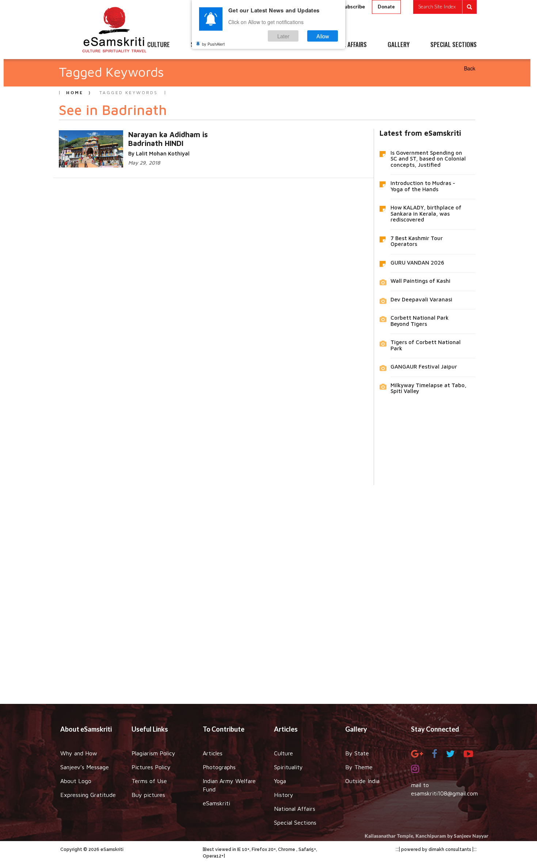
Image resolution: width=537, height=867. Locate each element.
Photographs (219, 767)
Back (469, 68)
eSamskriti (216, 803)
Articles (212, 753)
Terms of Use (149, 781)
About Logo (75, 781)
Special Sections (295, 822)
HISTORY (290, 45)
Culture (283, 753)
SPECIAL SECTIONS (453, 45)
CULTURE (158, 45)
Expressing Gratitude (88, 794)
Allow (322, 36)
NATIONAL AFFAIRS (344, 45)
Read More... (178, 134)
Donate (386, 6)
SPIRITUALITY (207, 45)
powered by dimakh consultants (436, 849)
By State (357, 753)
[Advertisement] (268, 589)
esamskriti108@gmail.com (444, 793)
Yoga (280, 781)
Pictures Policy (151, 767)
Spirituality (288, 767)
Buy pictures (148, 794)
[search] (445, 7)
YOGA (252, 45)
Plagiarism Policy (153, 753)
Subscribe (353, 6)
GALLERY (399, 45)
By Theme (359, 767)
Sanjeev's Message (84, 767)
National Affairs (294, 808)
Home (74, 92)
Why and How (78, 753)
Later (283, 36)
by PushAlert (213, 44)
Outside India (362, 781)
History (283, 794)
